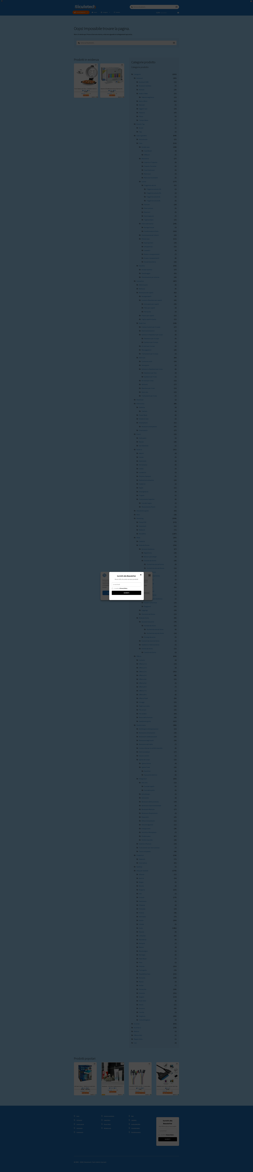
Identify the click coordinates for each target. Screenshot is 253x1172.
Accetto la (120, 588)
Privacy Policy (123, 588)
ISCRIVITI (126, 593)
